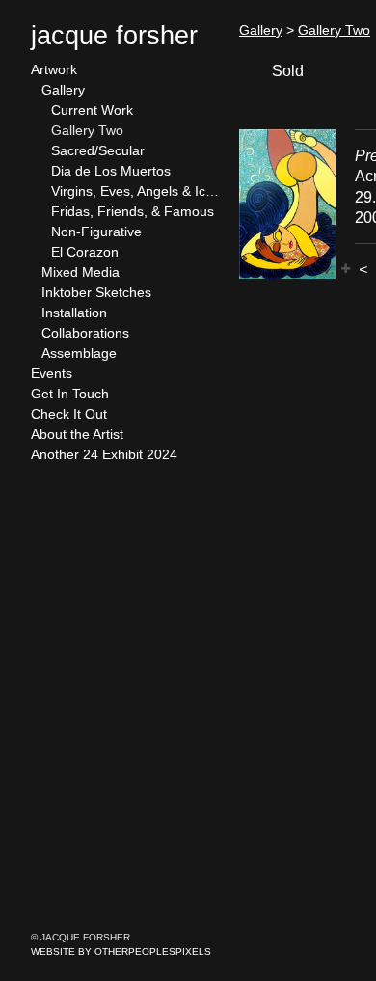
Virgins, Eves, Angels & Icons (137, 191)
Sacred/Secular (98, 150)
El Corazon (85, 251)
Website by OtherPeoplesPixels (121, 951)
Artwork (54, 69)
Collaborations (85, 333)
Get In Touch (70, 393)
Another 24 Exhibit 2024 (104, 454)
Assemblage (79, 353)
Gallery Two (87, 130)
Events (51, 373)
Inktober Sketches (96, 292)
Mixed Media (80, 272)
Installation (74, 312)
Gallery (63, 89)
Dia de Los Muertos (111, 170)
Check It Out (69, 414)
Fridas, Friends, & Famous (132, 211)
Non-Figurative (96, 231)
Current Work (92, 110)
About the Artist (77, 434)
